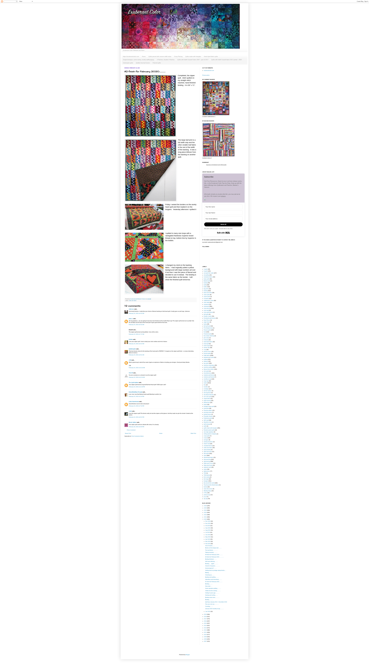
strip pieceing (207, 459)
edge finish (206, 322)
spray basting (207, 449)
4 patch (206, 269)
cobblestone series (209, 300)
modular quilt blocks (209, 375)
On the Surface (208, 390)
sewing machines (208, 441)
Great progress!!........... (211, 568)
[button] (223, 200)
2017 (205, 618)
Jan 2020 (208, 611)
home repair (207, 345)
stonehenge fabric (208, 457)
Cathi (130, 411)
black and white (208, 292)
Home (144, 56)
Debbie (131, 339)
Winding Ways (207, 491)
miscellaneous (207, 373)
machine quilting (208, 367)
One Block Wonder (209, 394)
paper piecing (207, 400)
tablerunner (207, 471)
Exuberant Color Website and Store (133, 50)
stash (205, 455)
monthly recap (207, 379)
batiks (205, 286)
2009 (205, 636)
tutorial (205, 487)
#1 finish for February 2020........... (213, 581)
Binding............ (209, 584)
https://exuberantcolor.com (131, 56)
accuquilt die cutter (209, 273)
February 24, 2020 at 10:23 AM (137, 367)
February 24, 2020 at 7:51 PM (136, 406)
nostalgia (206, 389)
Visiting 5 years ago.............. (212, 593)
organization (207, 398)
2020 (205, 519)
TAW (205, 473)
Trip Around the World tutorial (211, 485)
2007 (205, 641)
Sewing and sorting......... (211, 595)
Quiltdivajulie (132, 349)
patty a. (131, 318)
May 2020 (208, 537)
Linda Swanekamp (134, 401)
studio (205, 469)
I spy (205, 349)
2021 (205, 517)
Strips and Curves (208, 463)
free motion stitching (209, 336)
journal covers (207, 351)
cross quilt (206, 310)
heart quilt (206, 343)
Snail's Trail (207, 443)
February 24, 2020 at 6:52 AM (136, 324)
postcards (206, 408)
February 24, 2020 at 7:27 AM (136, 334)
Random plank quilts (209, 430)
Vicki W (131, 373)
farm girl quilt (207, 326)
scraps (205, 438)
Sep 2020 (208, 528)
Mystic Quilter (132, 422)
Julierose (131, 309)
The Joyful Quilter (133, 382)
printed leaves (207, 414)
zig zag (205, 498)
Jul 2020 (207, 532)
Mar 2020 (208, 541)
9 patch (206, 271)
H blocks (206, 339)
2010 (205, 634)
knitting (205, 359)
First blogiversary (208, 328)
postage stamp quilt (209, 406)
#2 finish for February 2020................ (214, 557)
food (205, 332)
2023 (205, 512)
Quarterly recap (208, 422)
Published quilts (208, 418)
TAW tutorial (207, 475)
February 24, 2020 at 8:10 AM (136, 343)
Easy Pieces (207, 320)
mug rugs (206, 381)
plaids (205, 404)
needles (206, 387)
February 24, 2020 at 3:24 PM (136, 396)
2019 (205, 614)
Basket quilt (207, 281)
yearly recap (207, 494)
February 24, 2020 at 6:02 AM (136, 313)
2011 (205, 632)
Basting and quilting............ (212, 577)
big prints (206, 288)
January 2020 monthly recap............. (214, 608)
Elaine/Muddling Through (135, 392)
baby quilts (206, 279)
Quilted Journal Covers (143, 63)
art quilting (206, 275)
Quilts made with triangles (193, 56)
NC (204, 385)
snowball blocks (208, 445)
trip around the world (209, 483)
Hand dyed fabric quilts (211, 56)
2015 (205, 623)
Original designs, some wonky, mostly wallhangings (138, 59)
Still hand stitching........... (211, 561)
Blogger (188, 654)
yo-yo (205, 496)
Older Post (193, 433)
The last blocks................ (211, 550)
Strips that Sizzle (208, 465)
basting (206, 283)
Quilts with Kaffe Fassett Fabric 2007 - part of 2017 (192, 59)
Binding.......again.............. (211, 563)
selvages (206, 440)
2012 (205, 630)
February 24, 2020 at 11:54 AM (137, 377)
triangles (206, 481)
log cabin (206, 363)
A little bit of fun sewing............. (213, 590)
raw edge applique (209, 432)
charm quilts (207, 296)
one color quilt (207, 396)
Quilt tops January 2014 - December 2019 (216, 602)
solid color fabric (132, 300)
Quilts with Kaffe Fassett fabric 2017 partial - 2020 (226, 59)
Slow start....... (208, 586)
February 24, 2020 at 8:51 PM (136, 417)
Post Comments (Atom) (138, 436)
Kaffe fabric (207, 355)
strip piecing (207, 461)
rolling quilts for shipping (210, 434)
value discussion (208, 488)
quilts (205, 426)
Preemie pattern (208, 410)
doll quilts (206, 314)
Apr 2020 (207, 539)
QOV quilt (206, 420)
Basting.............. (209, 599)
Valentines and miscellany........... (213, 579)
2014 (205, 625)
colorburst (206, 304)
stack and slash (208, 451)
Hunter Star (207, 347)
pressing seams (208, 412)
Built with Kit (223, 232)
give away (206, 337)
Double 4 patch (208, 316)
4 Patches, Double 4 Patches (166, 59)
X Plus (205, 492)
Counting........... (209, 606)
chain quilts (207, 294)
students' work (207, 467)
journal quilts (207, 353)
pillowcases (207, 402)
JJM (130, 360)
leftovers (206, 361)
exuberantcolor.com (209, 70)
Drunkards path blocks (209, 318)
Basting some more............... (212, 597)
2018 (205, 616)
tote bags (206, 479)
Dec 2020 (208, 521)
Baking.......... (208, 572)
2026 (205, 505)
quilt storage (207, 424)
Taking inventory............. (211, 552)
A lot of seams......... (210, 545)
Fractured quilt (207, 334)
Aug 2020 (208, 530)
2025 (205, 508)
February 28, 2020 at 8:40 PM (136, 426)
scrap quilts (207, 436)
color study (206, 302)
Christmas (206, 298)
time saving (207, 477)
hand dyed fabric (208, 341)
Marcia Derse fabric (209, 369)
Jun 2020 (208, 534)
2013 (205, 628)
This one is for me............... (212, 604)
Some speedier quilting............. (213, 588)
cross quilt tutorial (208, 312)
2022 (205, 514)
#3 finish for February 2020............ (214, 554)
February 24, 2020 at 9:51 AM (136, 355)
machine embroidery (209, 365)
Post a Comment (131, 430)
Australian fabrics (208, 277)
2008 (205, 639)
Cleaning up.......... (209, 575)
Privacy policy (205, 75)
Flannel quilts (157, 63)
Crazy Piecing (178, 56)
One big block (207, 392)
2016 (205, 621)
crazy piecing (207, 308)
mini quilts (206, 371)
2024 (205, 510)
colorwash (206, 306)
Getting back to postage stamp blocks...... (215, 570)
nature (205, 383)
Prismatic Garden (208, 416)
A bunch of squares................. (212, 566)
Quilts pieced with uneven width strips (159, 56)
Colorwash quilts (128, 63)
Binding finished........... (211, 559)
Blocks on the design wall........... (213, 548)
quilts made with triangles (210, 428)
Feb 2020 (208, 543)
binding (206, 290)
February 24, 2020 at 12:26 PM (137, 387)
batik (205, 285)
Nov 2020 (208, 523)
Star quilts (206, 453)
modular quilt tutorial (209, 377)
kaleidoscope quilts (209, 357)
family (205, 324)
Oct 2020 (207, 525)
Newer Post (128, 433)
